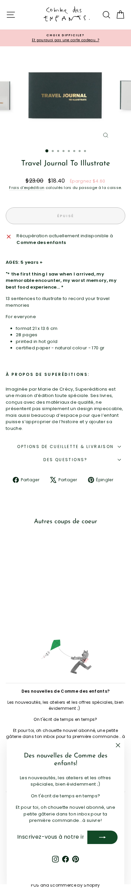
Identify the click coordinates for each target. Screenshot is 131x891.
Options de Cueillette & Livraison (65, 446)
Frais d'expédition (26, 187)
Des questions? (65, 459)
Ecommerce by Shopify (75, 885)
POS (35, 885)
